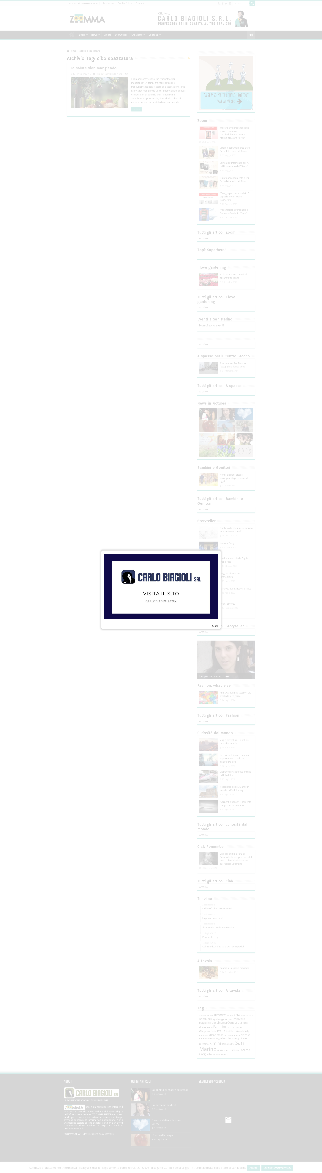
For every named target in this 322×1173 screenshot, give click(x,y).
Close (215, 626)
